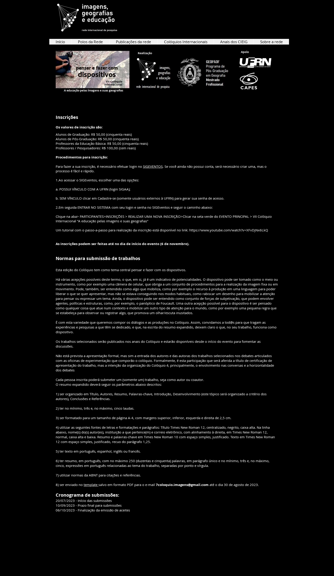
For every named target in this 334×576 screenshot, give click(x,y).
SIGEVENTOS (153, 166)
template (91, 484)
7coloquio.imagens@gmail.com (182, 484)
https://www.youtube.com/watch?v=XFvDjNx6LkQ (228, 230)
